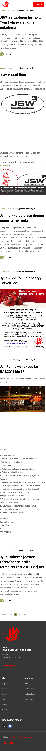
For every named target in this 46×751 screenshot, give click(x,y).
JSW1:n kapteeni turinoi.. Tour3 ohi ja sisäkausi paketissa (20, 22)
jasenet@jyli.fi (8, 665)
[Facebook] (10, 726)
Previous (4, 614)
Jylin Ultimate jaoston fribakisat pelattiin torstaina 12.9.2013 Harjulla (22, 562)
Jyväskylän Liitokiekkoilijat (21, 737)
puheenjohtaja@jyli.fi (27, 10)
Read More (9, 54)
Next (25, 614)
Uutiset (3, 10)
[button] (38, 4)
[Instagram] (4, 726)
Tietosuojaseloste (9, 743)
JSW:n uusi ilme (13, 75)
